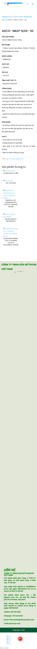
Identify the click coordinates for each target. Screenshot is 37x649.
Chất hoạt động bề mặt (16, 159)
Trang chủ (7, 17)
